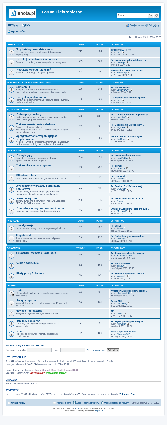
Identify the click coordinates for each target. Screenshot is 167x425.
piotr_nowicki (123, 293)
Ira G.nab (121, 139)
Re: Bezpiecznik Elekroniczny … (128, 125)
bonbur (120, 266)
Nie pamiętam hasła (96, 350)
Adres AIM (116, 301)
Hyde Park (13, 221)
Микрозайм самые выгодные (127, 70)
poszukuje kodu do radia (124, 331)
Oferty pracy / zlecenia (30, 273)
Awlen (120, 201)
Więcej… (15, 25)
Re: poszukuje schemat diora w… (129, 60)
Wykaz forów (18, 31)
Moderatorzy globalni (56, 373)
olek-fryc (121, 62)
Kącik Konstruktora (19, 110)
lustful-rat (121, 324)
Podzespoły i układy (29, 114)
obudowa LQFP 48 (121, 50)
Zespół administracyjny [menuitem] (87, 403)
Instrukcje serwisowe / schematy (36, 59)
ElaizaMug (122, 303)
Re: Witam (116, 226)
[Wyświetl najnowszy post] (123, 52)
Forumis (121, 178)
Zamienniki (23, 86)
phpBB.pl (99, 410)
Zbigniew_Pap (127, 394)
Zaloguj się (13, 345)
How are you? (118, 176)
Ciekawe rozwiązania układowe (35, 124)
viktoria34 (121, 276)
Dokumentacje (15, 45)
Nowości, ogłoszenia (29, 310)
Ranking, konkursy (28, 320)
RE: (112, 311)
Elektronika (14, 151)
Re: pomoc (116, 166)
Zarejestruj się (34, 345)
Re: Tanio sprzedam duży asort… (128, 253)
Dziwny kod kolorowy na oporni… (129, 97)
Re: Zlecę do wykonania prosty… (128, 273)
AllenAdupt (122, 72)
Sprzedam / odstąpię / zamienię (36, 252)
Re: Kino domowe (120, 263)
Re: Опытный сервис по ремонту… (130, 114)
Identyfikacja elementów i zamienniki (29, 82)
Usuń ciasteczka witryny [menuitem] (116, 403)
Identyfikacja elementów (31, 97)
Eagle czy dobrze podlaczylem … (128, 136)
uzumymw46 (123, 90)
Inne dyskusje (24, 225)
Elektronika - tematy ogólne (33, 165)
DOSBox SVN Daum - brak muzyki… (130, 209)
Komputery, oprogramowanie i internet (40, 208)
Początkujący (24, 155)
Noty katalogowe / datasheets (34, 49)
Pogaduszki (23, 235)
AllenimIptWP (123, 334)
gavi (119, 52)
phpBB (78, 408)
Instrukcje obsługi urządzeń (33, 69)
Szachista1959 (124, 255)
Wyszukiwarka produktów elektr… (129, 291)
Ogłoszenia (13, 248)
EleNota (11, 286)
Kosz (19, 331)
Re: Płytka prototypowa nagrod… (128, 321)
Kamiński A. (122, 158)
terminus (121, 168)
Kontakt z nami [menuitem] (64, 403)
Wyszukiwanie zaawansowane (156, 15)
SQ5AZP (121, 127)
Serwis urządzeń (26, 198)
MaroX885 (122, 211)
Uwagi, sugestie (26, 300)
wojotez (120, 313)
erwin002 (121, 117)
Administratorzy (37, 373)
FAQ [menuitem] (27, 25)
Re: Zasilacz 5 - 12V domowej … (128, 186)
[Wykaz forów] (24, 13)
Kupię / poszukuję (27, 262)
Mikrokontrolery (26, 175)
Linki (19, 290)
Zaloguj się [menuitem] (154, 25)
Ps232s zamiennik (120, 87)
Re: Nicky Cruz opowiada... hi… (127, 236)
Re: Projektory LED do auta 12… (128, 198)
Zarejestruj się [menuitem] (137, 25)
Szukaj (151, 15)
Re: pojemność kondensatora (126, 155)
